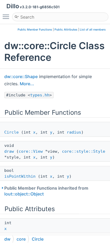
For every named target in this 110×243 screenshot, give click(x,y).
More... (27, 83)
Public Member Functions (35, 29)
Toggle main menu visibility (7, 16)
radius (74, 132)
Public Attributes (65, 29)
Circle (11, 132)
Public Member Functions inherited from (46, 191)
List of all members (93, 29)
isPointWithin (20, 176)
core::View (31, 151)
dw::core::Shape (21, 76)
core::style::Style (83, 151)
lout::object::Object (24, 194)
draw (9, 151)
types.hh (39, 95)
